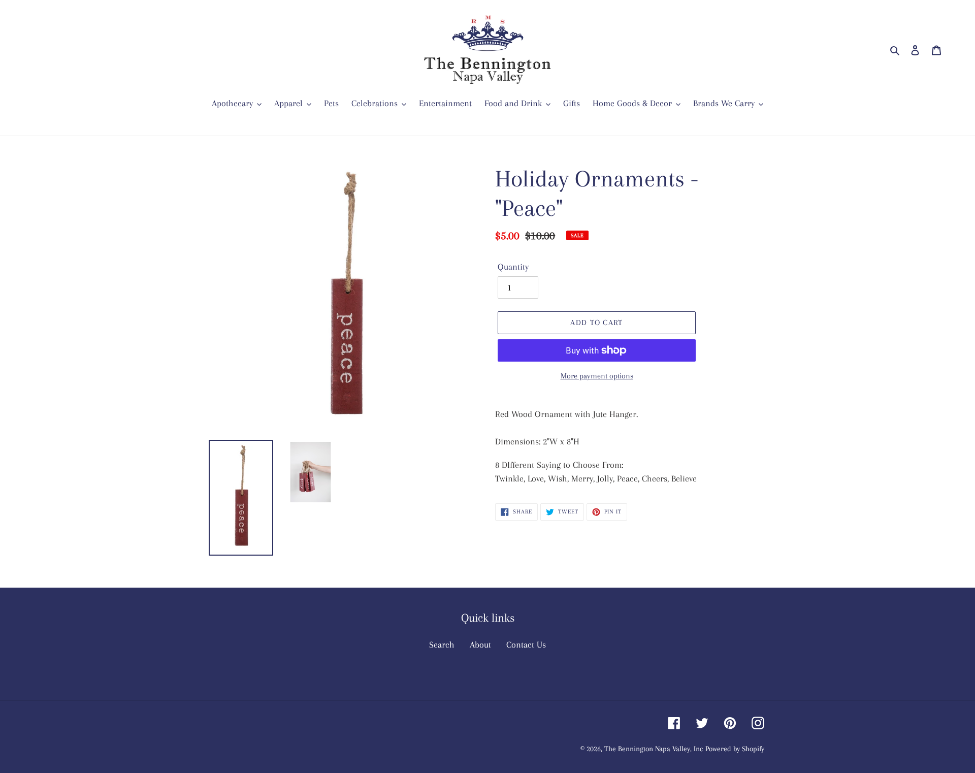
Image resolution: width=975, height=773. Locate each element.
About (480, 644)
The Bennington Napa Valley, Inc (653, 749)
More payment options (597, 375)
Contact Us (526, 644)
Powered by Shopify (734, 749)
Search (441, 644)
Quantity (513, 267)
